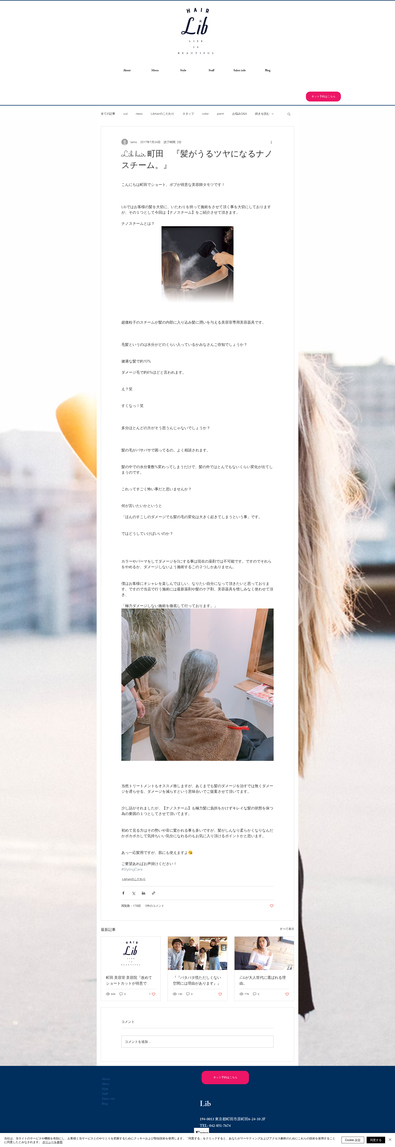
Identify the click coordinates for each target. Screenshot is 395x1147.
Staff (105, 1094)
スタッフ (188, 113)
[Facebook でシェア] (123, 893)
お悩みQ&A (239, 113)
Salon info (108, 1098)
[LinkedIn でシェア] (143, 893)
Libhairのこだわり (162, 113)
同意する (376, 1140)
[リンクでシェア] (154, 893)
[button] (127, 70)
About (106, 1079)
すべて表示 (287, 929)
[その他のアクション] (271, 142)
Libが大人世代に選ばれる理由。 (262, 981)
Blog (105, 1103)
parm (220, 113)
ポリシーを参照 (52, 1142)
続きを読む (262, 113)
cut (125, 113)
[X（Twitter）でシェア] (133, 893)
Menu (105, 1084)
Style (105, 1089)
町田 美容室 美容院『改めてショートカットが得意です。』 (129, 981)
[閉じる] (390, 1140)
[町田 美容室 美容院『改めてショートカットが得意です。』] (130, 953)
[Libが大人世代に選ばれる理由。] (264, 953)
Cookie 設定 (353, 1140)
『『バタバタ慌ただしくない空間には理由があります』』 (197, 981)
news (139, 113)
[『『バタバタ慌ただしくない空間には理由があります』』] (197, 953)
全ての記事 (108, 113)
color (205, 113)
